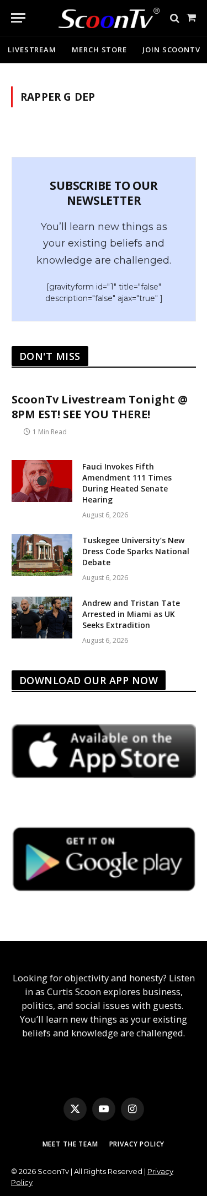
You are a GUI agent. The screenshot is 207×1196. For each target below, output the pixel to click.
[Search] (175, 18)
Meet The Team (70, 1144)
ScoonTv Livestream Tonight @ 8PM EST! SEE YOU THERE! (100, 407)
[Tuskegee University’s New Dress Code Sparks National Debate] (42, 555)
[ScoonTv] (101, 15)
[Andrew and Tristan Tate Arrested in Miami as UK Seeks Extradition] (42, 617)
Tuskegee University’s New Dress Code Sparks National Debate (135, 551)
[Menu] (18, 18)
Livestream (32, 49)
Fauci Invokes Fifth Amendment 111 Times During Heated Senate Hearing (127, 483)
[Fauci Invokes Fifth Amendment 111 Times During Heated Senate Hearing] (42, 481)
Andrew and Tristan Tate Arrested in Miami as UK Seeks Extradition (131, 614)
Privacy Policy (137, 1144)
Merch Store (99, 49)
